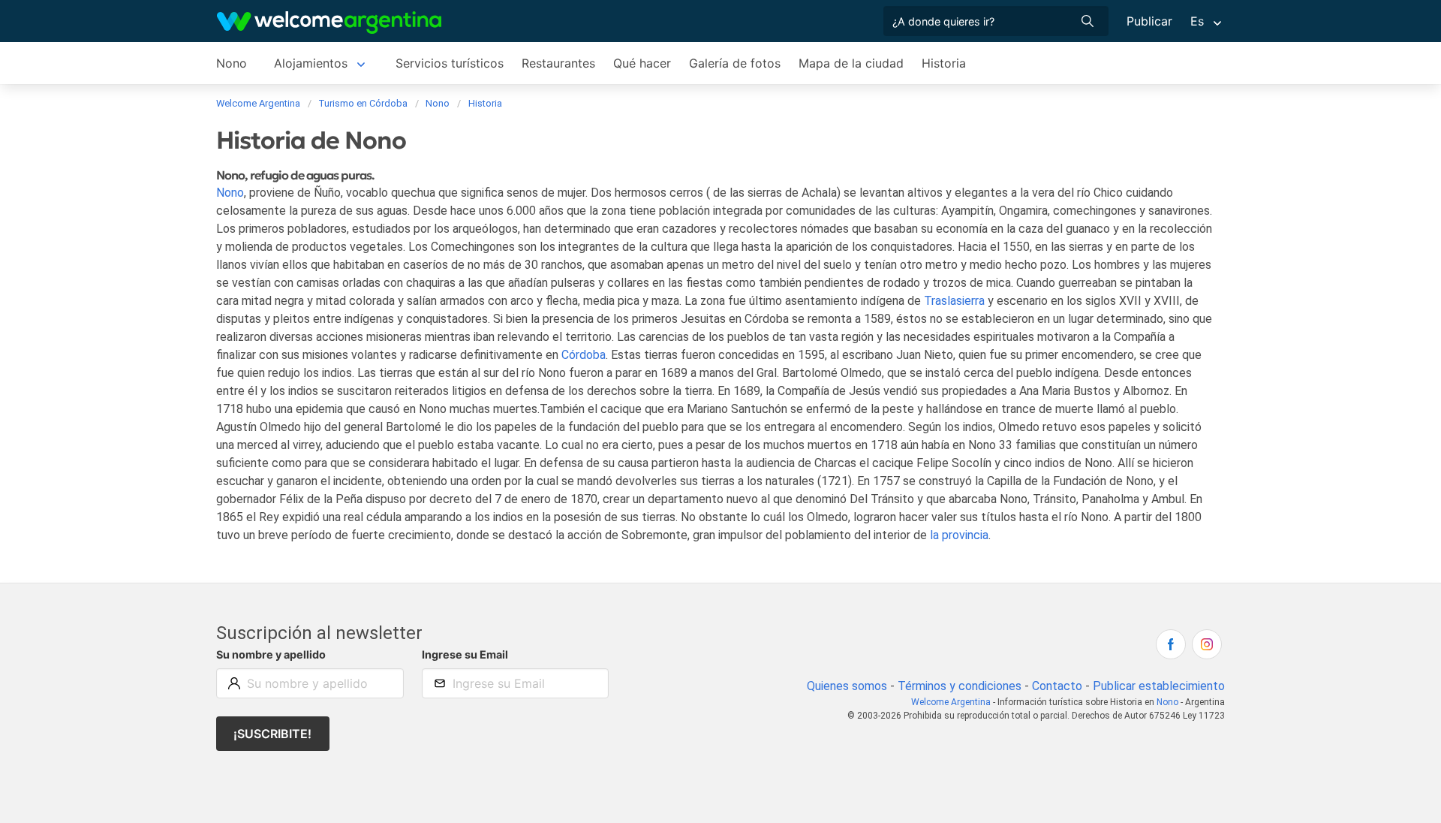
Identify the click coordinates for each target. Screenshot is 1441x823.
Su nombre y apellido (271, 654)
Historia (944, 63)
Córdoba (583, 355)
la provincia (959, 535)
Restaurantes (558, 63)
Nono (231, 63)
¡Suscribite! (272, 733)
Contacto (1057, 686)
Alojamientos (310, 63)
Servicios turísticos (450, 63)
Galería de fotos (735, 63)
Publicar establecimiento (1159, 686)
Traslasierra (954, 301)
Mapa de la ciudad (851, 63)
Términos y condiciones (959, 686)
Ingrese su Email (465, 654)
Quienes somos (847, 686)
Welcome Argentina (951, 702)
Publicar (1149, 21)
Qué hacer (642, 63)
